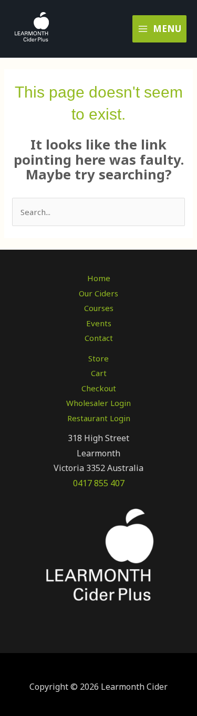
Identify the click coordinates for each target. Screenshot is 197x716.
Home (98, 278)
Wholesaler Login (98, 403)
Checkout (98, 388)
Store (98, 358)
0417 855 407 (99, 483)
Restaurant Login (98, 418)
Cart (99, 373)
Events (98, 323)
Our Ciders (98, 293)
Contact (99, 338)
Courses (98, 308)
